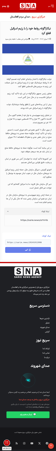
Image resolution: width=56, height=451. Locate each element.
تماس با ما (46, 353)
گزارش (47, 332)
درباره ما (47, 357)
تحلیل (48, 323)
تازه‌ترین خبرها (45, 318)
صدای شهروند (45, 327)
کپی (26, 250)
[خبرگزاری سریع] (28, 6)
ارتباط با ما (46, 348)
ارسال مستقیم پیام (28, 414)
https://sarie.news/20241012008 (24, 242)
